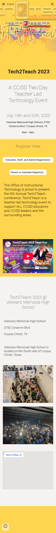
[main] (28, 71)
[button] (3, 4)
